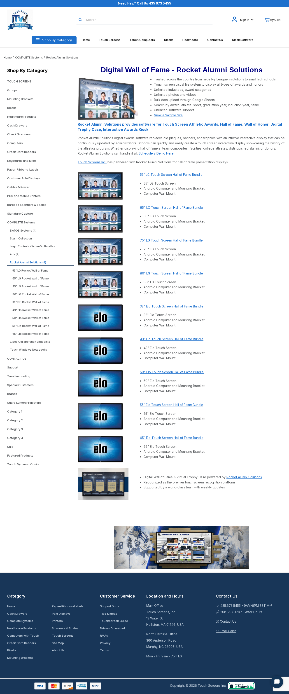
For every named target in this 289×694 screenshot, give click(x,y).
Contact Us (227, 621)
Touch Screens (62, 635)
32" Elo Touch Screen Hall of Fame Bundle (171, 306)
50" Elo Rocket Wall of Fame (30, 318)
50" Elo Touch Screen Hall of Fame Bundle (172, 372)
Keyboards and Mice (21, 160)
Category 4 (15, 438)
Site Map (58, 643)
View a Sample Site (168, 115)
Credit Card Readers (21, 152)
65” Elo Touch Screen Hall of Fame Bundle (171, 438)
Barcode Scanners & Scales (26, 204)
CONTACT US (16, 358)
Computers (15, 143)
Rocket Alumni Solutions (62, 57)
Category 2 (15, 420)
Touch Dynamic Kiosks (23, 464)
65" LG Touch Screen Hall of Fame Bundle (171, 207)
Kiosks (11, 108)
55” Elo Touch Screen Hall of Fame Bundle (171, 405)
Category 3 (15, 429)
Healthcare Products (21, 116)
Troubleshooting (18, 376)
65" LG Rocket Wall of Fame (30, 278)
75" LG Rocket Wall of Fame (30, 286)
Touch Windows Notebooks (28, 349)
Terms (104, 650)
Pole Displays (61, 613)
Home (8, 57)
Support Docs (109, 606)
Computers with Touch (23, 635)
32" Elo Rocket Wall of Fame (30, 302)
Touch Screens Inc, (92, 162)
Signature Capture (20, 213)
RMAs (104, 635)
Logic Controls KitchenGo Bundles (32, 246)
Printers (57, 621)
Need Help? (144, 3)
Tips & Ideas (108, 613)
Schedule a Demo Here (156, 153)
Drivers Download (112, 628)
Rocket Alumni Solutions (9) (28, 262)
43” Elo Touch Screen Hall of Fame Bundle (171, 339)
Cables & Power (18, 187)
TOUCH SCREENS (19, 81)
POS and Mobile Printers (24, 196)
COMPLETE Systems (29, 57)
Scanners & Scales (65, 628)
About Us (58, 650)
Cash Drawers (17, 125)
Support (12, 367)
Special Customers (20, 385)
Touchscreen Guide (114, 621)
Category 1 (14, 411)
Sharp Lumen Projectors (24, 402)
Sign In (244, 19)
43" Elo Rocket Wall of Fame (30, 310)
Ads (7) (14, 254)
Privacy (105, 643)
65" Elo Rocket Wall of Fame (30, 333)
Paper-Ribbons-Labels (23, 169)
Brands (12, 394)
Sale (10, 446)
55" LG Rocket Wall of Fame (30, 270)
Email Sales (227, 631)
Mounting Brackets (20, 99)
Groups (12, 90)
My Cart (275, 19)
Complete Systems (20, 621)
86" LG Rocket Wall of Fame (30, 294)
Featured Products (20, 455)
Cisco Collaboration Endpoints (30, 341)
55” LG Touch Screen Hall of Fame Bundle (171, 174)
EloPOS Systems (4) (23, 230)
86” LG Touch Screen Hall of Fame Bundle (171, 273)
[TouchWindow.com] (20, 19)
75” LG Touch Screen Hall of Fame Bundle (171, 240)
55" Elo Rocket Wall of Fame (30, 326)
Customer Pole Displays (23, 178)
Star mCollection (21, 238)
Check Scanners (19, 134)
